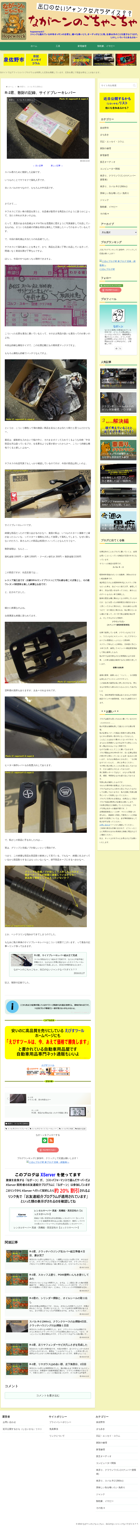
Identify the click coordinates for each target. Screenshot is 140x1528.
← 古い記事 (38, 165)
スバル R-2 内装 (67, 1129)
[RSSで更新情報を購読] (51, 1140)
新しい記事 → (57, 165)
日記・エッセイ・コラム (112, 141)
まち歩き (104, 135)
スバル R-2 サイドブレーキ (18, 1129)
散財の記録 (81, 1129)
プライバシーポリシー (60, 1422)
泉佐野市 (104, 128)
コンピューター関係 (110, 169)
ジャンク (104, 200)
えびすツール (47, 1065)
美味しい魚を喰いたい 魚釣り (114, 193)
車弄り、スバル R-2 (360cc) (18, 1124)
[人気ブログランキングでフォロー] (111, 285)
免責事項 (53, 1429)
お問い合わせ (105, 825)
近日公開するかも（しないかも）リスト (22, 1429)
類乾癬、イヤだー (109, 207)
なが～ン (118, 326)
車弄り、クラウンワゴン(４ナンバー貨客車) (118, 177)
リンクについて (57, 1436)
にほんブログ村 (107, 269)
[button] (134, 85)
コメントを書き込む (48, 1395)
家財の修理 (105, 148)
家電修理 (104, 155)
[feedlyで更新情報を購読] (44, 1140)
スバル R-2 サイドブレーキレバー (44, 1129)
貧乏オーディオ (107, 162)
